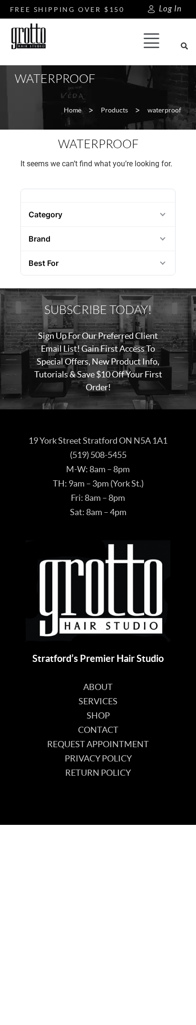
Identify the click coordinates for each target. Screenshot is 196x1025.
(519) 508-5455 (98, 455)
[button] (152, 42)
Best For (44, 263)
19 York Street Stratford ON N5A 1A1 (98, 441)
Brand (39, 239)
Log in (170, 9)
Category (45, 214)
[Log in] (151, 9)
